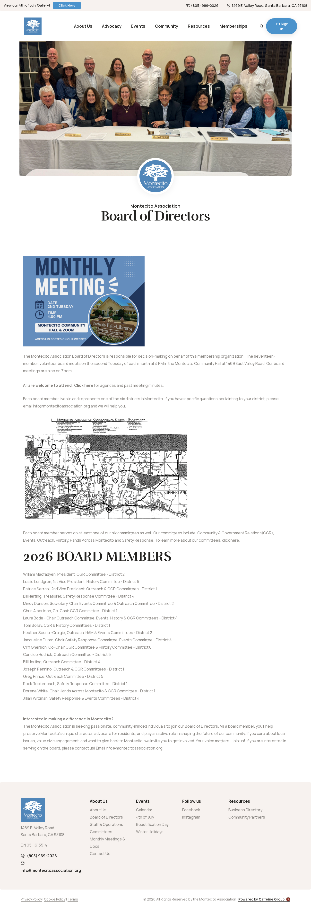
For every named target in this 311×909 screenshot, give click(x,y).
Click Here (67, 5)
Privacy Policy (31, 899)
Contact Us (100, 853)
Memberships (233, 26)
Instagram (191, 817)
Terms (73, 899)
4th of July (145, 817)
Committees (101, 831)
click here (230, 540)
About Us (83, 26)
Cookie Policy (54, 899)
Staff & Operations (106, 824)
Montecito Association (155, 206)
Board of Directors (106, 817)
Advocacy (111, 26)
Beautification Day (152, 824)
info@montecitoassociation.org (134, 748)
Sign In (284, 26)
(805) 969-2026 (204, 5)
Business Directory (245, 809)
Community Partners (246, 817)
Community (166, 26)
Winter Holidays (150, 831)
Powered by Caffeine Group (261, 899)
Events (138, 26)
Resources (199, 26)
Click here (83, 385)
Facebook (191, 809)
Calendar (144, 809)
